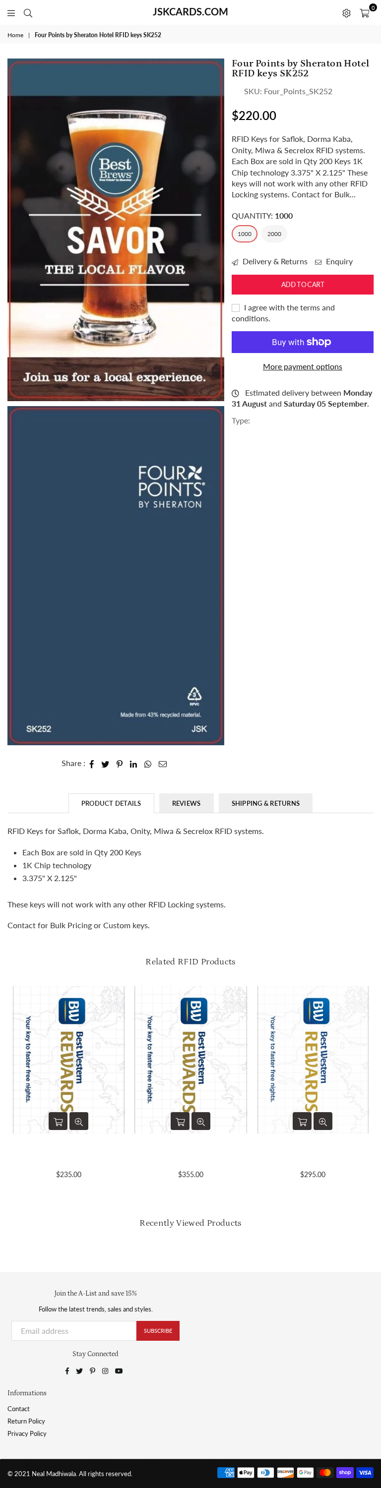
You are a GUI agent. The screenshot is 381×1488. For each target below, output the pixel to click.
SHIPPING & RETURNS (266, 803)
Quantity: (262, 215)
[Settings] (346, 12)
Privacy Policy (27, 1433)
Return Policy (26, 1421)
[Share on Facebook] (92, 763)
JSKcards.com (190, 11)
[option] (115, 230)
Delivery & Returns (274, 261)
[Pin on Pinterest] (120, 763)
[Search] (28, 12)
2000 (274, 234)
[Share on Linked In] (133, 763)
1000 (245, 234)
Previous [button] (16, 1091)
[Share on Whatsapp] (148, 763)
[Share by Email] (163, 763)
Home (15, 35)
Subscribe (158, 1330)
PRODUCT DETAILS (111, 803)
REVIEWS (186, 803)
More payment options (302, 366)
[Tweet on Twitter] (105, 763)
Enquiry (338, 261)
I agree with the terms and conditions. (283, 312)
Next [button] (365, 1091)
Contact (18, 1409)
